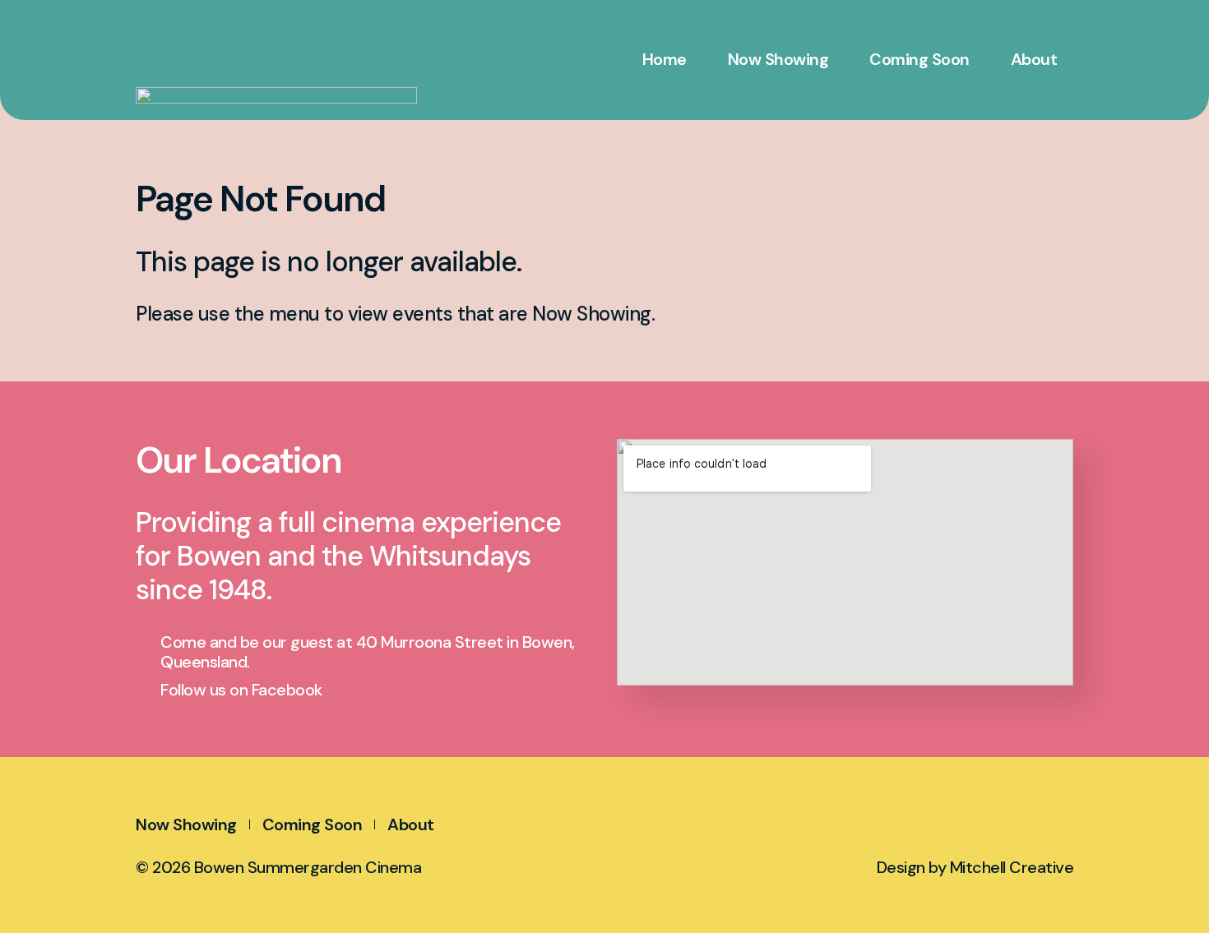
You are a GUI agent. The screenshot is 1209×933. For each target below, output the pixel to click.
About (1034, 59)
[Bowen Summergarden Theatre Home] (292, 74)
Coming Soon (919, 59)
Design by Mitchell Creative (975, 867)
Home (664, 59)
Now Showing (778, 59)
